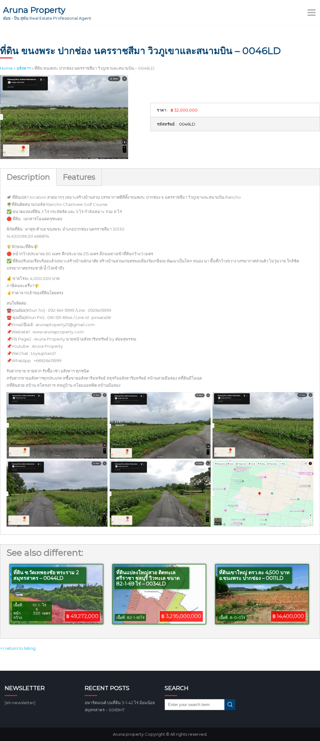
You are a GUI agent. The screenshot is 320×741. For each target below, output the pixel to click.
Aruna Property (34, 10)
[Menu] (312, 12)
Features (79, 177)
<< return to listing (18, 648)
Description (28, 177)
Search (229, 704)
